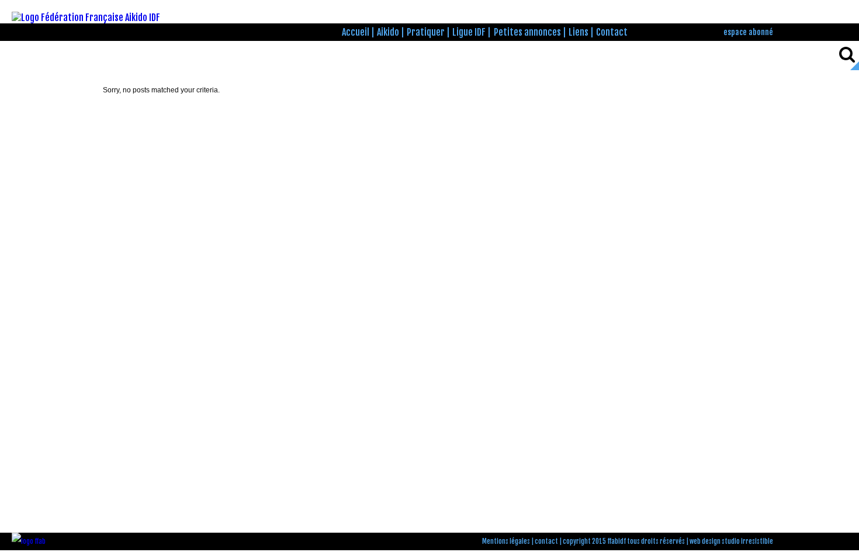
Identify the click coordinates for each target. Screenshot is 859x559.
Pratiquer (426, 32)
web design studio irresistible (731, 541)
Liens (578, 32)
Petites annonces (527, 32)
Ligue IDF (469, 32)
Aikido (388, 32)
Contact (612, 32)
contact (546, 541)
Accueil (355, 32)
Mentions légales (506, 541)
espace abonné (748, 32)
